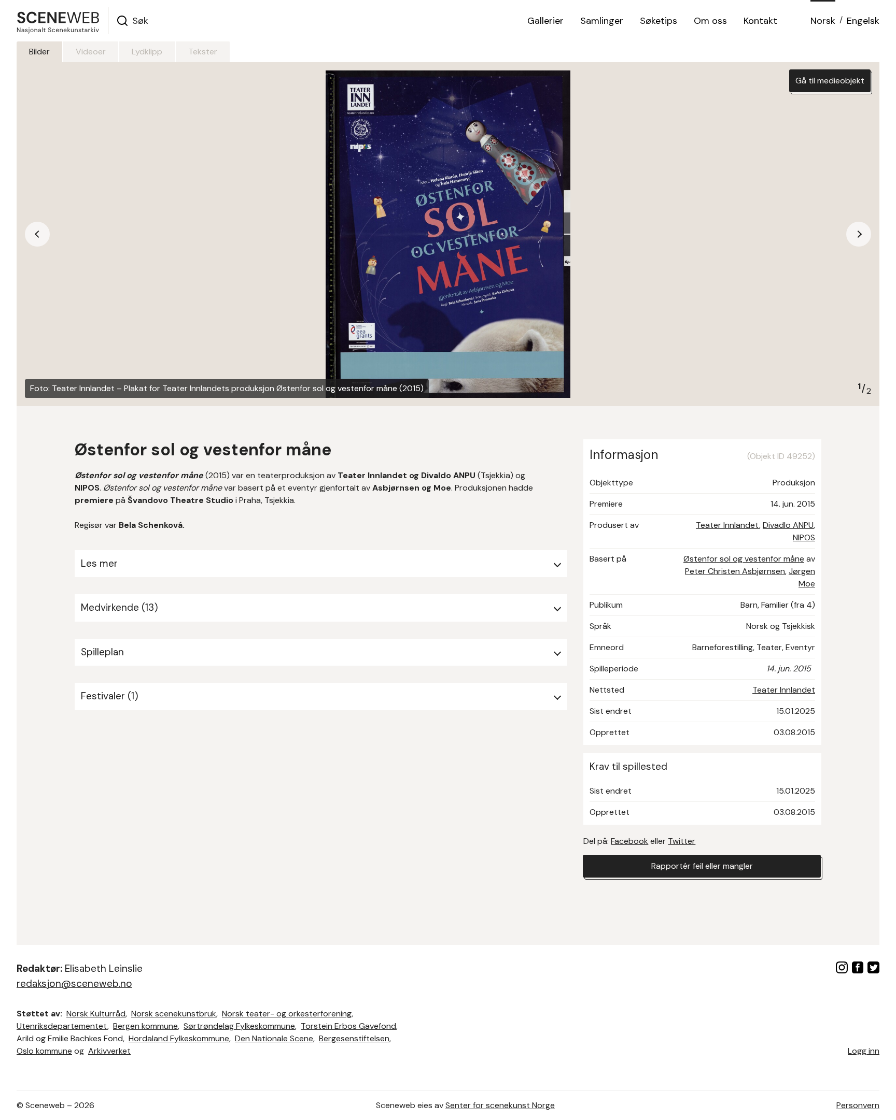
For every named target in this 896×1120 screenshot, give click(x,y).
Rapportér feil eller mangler (702, 865)
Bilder (39, 51)
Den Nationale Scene (274, 1038)
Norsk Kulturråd (95, 1013)
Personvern (857, 1105)
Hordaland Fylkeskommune (179, 1038)
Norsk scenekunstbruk (173, 1013)
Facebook (629, 841)
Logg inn (863, 1050)
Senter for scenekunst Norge (500, 1105)
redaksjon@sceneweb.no (74, 983)
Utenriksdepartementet (62, 1026)
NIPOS (804, 537)
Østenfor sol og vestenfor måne (743, 558)
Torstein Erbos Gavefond (348, 1026)
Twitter (681, 841)
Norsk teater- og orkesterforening (287, 1013)
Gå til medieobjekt (829, 80)
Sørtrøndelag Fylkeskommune (239, 1026)
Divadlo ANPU (788, 525)
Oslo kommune (44, 1050)
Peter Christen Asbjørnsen (735, 571)
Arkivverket (109, 1050)
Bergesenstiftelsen (354, 1038)
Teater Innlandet (727, 525)
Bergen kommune (145, 1026)
